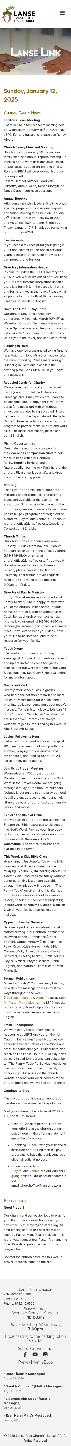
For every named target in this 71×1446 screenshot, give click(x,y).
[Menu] (62, 13)
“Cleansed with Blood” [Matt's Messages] (27, 1401)
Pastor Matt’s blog (21, 1002)
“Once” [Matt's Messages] (24, 1374)
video (18, 1007)
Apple (40, 998)
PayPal (17, 1171)
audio (9, 1007)
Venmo (35, 1171)
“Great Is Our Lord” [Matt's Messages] (33, 1386)
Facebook (27, 998)
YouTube (11, 998)
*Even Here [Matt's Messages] (27, 1415)
